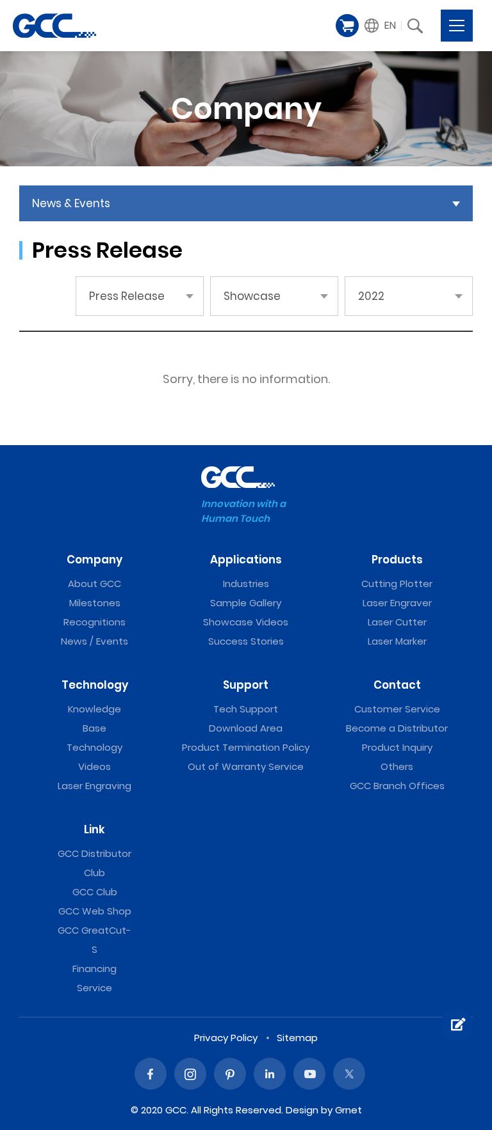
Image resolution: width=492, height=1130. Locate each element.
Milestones (94, 602)
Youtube (309, 1074)
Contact (397, 685)
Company (94, 559)
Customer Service (397, 709)
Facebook (151, 1074)
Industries (246, 583)
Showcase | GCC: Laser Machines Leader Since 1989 (54, 25)
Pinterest (230, 1074)
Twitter (349, 1074)
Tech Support (245, 709)
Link (94, 829)
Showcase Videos (245, 622)
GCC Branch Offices (397, 785)
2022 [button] (371, 296)
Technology (95, 685)
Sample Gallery (245, 602)
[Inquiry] (457, 1024)
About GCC (94, 583)
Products (397, 559)
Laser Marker (397, 641)
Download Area (246, 728)
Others (397, 766)
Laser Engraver (397, 602)
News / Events (94, 641)
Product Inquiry (397, 747)
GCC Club (94, 892)
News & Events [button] (71, 203)
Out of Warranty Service (246, 766)
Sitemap (297, 1037)
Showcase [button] (252, 296)
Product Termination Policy (245, 747)
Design (302, 1110)
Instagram (190, 1074)
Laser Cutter (397, 622)
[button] (380, 25)
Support (245, 685)
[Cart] (347, 25)
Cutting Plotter (396, 583)
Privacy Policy (226, 1037)
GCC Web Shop (94, 911)
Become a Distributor (397, 728)
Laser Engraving (94, 785)
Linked (270, 1074)
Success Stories (246, 641)
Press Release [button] (127, 296)
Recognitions (94, 622)
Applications (246, 559)
